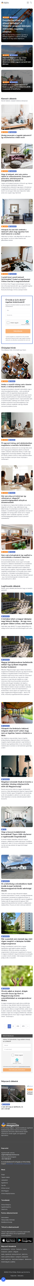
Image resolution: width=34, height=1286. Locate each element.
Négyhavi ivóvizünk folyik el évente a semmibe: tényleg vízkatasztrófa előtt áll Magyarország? (17, 784)
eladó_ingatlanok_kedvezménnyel (11, 1254)
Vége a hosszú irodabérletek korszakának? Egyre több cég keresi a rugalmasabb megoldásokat (16, 834)
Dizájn (3, 1174)
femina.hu (19, 1249)
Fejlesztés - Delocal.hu (17, 1275)
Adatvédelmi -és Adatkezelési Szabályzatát (18, 1164)
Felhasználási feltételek (8, 1220)
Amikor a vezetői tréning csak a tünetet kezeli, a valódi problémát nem (16, 385)
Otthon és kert (5, 1188)
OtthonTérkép (12, 1272)
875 (23, 1026)
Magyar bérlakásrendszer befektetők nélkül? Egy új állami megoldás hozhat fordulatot (17, 664)
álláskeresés (28, 1259)
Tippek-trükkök (5, 1177)
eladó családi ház (6, 1259)
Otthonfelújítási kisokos (8, 1193)
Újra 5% (3, 1185)
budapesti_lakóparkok (22, 1257)
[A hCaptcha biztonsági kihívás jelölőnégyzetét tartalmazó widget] (18, 322)
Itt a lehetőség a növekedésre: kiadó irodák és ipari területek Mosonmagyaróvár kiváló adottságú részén (16, 887)
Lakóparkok (4, 1180)
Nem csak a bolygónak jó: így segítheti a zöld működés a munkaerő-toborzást (16, 556)
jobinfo (10, 1252)
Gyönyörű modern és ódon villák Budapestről (12, 1093)
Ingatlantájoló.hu (6, 1207)
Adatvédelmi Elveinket (24, 1066)
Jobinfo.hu (4, 1209)
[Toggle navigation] (28, 2)
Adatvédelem (5, 1217)
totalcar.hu (4, 1252)
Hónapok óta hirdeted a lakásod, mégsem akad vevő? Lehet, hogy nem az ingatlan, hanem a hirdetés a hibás (16, 732)
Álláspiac (12, 381)
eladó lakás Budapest (18, 1259)
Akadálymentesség (6, 1222)
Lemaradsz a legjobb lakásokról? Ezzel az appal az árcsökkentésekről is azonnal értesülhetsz (16, 87)
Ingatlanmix (13, 132)
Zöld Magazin (5, 1191)
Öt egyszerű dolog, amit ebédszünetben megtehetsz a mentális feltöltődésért (16, 444)
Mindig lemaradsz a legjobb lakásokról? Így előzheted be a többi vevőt (16, 136)
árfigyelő (15, 1252)
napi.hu (25, 1249)
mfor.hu (13, 1249)
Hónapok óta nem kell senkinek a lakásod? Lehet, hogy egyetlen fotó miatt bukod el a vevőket (15, 232)
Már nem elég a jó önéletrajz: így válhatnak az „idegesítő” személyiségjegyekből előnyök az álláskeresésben (14, 499)
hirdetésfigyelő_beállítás (8, 1262)
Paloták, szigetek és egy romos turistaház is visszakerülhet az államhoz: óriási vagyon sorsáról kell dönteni (17, 61)
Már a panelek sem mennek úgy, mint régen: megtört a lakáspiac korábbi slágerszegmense (16, 941)
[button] (31, 2)
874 (18, 1026)
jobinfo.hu (24, 1254)
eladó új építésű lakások (8, 1257)
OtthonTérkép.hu (6, 1205)
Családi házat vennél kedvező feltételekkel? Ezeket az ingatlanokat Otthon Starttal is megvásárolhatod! (15, 279)
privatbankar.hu (5, 1249)
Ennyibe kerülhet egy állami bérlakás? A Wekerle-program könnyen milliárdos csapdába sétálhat (17, 26)
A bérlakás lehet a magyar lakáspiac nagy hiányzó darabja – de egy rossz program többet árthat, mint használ (16, 621)
